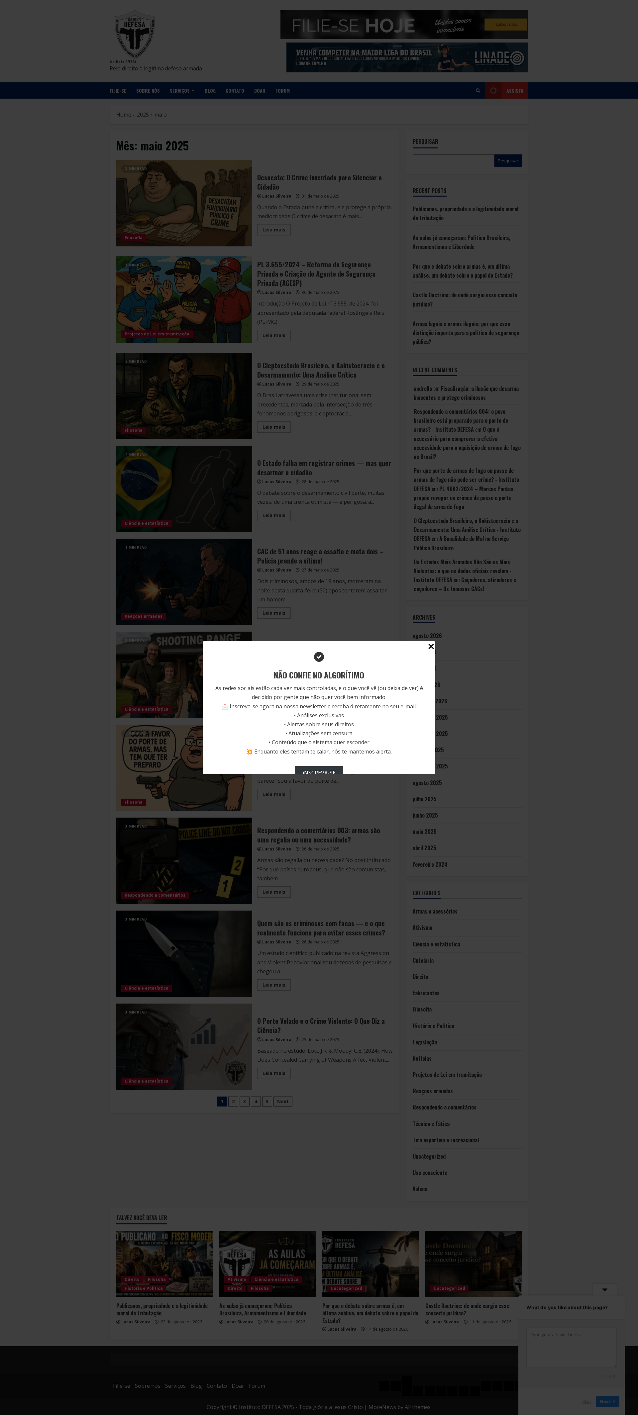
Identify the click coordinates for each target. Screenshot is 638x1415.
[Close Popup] (431, 647)
